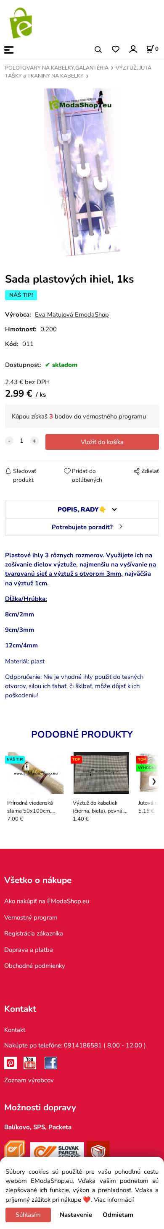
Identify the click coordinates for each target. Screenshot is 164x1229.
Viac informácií (114, 1199)
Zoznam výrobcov (29, 1080)
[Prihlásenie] (133, 49)
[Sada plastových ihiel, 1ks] (82, 172)
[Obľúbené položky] (115, 49)
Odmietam (118, 1215)
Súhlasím (28, 1215)
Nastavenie (76, 1215)
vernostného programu (113, 416)
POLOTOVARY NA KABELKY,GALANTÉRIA (56, 68)
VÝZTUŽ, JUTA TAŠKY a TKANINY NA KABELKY (78, 72)
